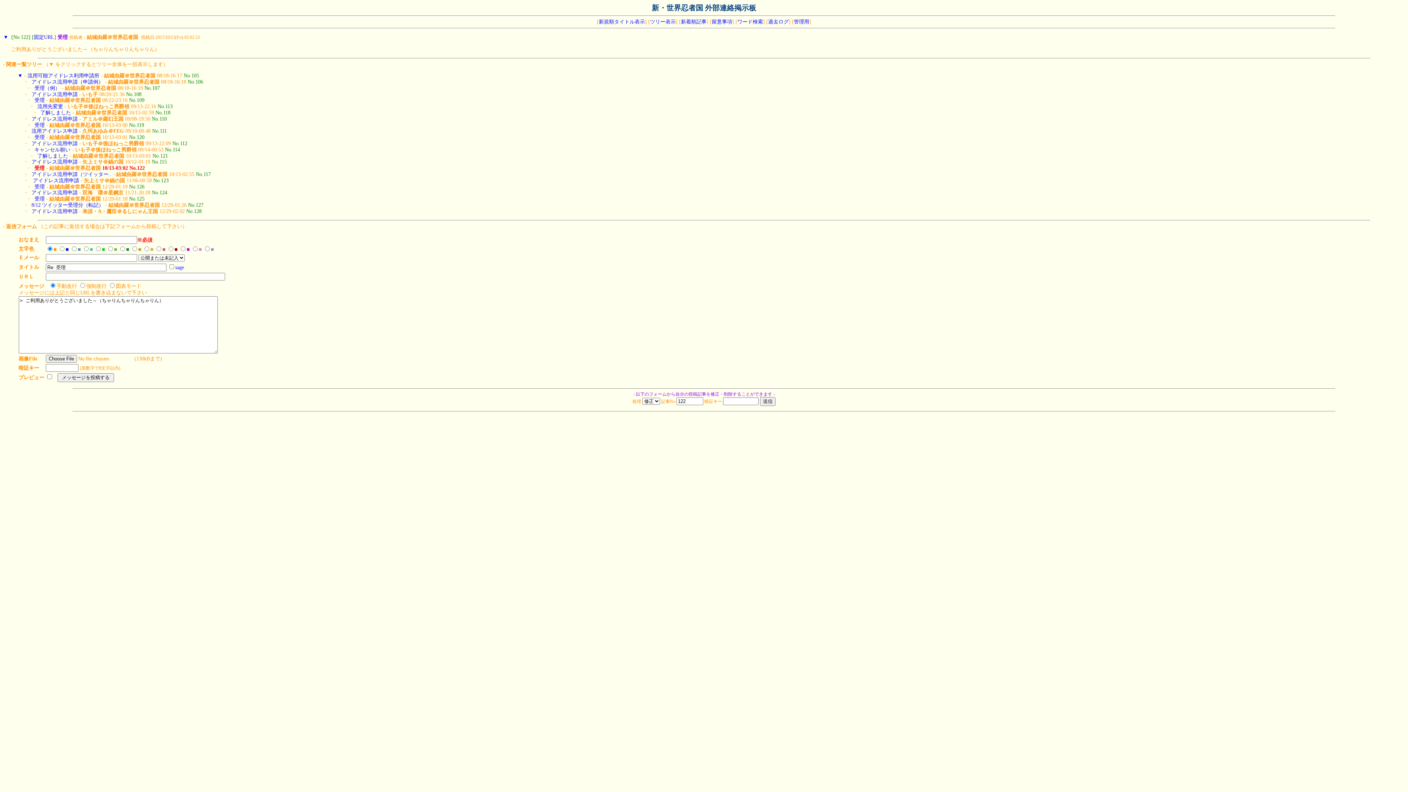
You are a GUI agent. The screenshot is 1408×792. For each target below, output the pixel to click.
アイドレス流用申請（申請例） (67, 82)
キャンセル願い (52, 150)
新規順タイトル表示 (622, 22)
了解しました (55, 112)
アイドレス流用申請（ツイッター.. (71, 174)
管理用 (801, 22)
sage (179, 267)
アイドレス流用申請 (55, 94)
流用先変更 (50, 106)
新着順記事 (694, 22)
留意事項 (722, 22)
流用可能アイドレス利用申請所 (63, 75)
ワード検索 (750, 22)
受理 (39, 100)
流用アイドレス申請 (55, 131)
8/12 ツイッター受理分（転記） (68, 205)
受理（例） (47, 88)
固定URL (44, 37)
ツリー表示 (663, 22)
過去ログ (778, 22)
